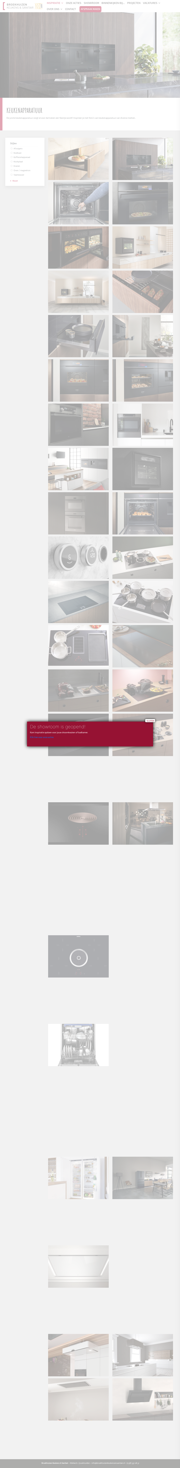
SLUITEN (150, 721)
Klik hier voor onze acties (42, 737)
